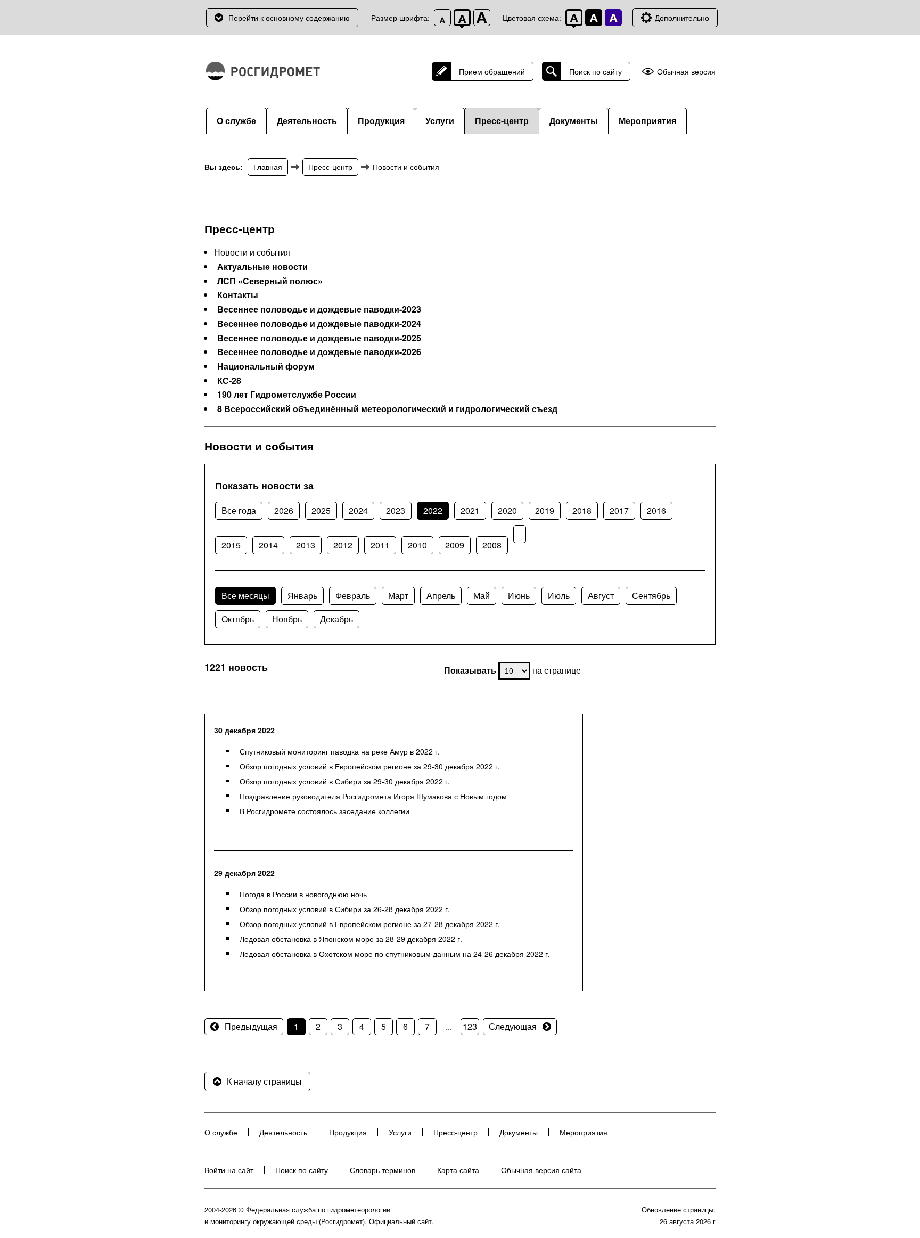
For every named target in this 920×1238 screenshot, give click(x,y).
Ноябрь (287, 619)
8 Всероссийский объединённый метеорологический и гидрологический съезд (387, 409)
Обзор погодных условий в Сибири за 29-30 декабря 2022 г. (345, 781)
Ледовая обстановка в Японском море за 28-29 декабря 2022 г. (351, 938)
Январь (302, 595)
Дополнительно (682, 17)
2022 (432, 510)
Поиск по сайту (595, 71)
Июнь (519, 595)
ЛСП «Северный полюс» (270, 281)
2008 (492, 545)
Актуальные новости (262, 267)
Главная (267, 166)
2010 (417, 545)
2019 (544, 510)
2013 (305, 545)
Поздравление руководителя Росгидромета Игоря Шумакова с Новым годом (373, 796)
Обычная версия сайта (541, 1170)
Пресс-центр (502, 120)
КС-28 (229, 381)
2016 (656, 510)
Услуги (439, 120)
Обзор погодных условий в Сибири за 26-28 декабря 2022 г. (345, 909)
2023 (395, 510)
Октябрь (237, 619)
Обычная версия (686, 72)
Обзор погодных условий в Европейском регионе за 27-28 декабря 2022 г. (370, 924)
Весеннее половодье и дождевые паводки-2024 (319, 324)
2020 (507, 510)
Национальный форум (266, 366)
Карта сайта (458, 1170)
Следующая (513, 1026)
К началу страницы (264, 1081)
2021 (470, 510)
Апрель (440, 595)
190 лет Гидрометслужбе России (286, 394)
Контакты (237, 295)
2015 (231, 545)
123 (470, 1026)
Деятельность (307, 120)
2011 (380, 545)
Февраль (352, 595)
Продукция (381, 120)
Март (398, 595)
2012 (342, 545)
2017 (619, 510)
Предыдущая (251, 1026)
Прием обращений (492, 71)
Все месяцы (245, 595)
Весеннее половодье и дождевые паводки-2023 (319, 309)
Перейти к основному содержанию (289, 17)
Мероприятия (647, 120)
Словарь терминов (382, 1170)
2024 (358, 510)
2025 (321, 510)
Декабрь (336, 619)
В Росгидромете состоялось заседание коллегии (324, 811)
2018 (582, 510)
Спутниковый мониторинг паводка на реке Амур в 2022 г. (340, 751)
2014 (268, 545)
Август (601, 595)
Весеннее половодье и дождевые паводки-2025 (319, 338)
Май (481, 595)
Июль (559, 595)
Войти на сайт (228, 1170)
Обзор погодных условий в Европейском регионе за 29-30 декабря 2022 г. (370, 766)
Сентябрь (651, 595)
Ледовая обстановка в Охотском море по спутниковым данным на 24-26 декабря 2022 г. (395, 953)
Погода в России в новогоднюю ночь (303, 894)
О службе (236, 120)
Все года (238, 510)
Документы (573, 120)
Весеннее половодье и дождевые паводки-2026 (319, 352)
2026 (283, 510)
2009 (454, 545)
